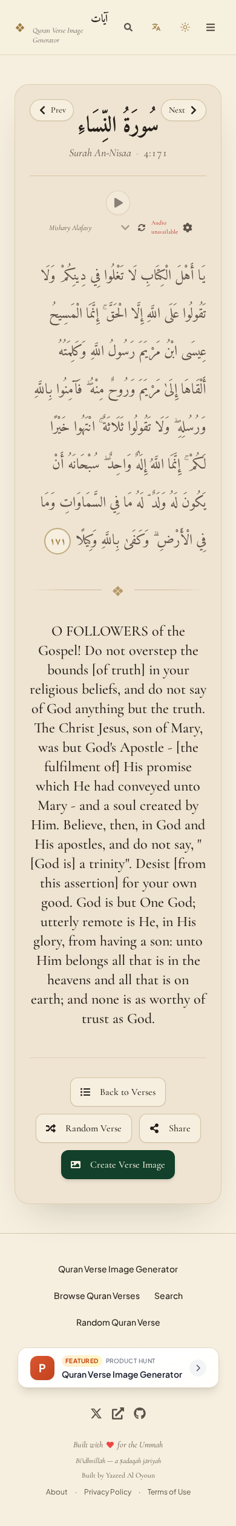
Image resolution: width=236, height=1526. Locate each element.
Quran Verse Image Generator (118, 1268)
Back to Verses (128, 1092)
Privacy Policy (107, 1491)
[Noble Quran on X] (96, 1413)
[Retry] (141, 227)
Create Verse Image (127, 1165)
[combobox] (90, 228)
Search (168, 1295)
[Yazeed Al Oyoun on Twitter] (118, 1413)
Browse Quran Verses (97, 1295)
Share (180, 1128)
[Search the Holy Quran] (128, 27)
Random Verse (93, 1128)
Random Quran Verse (118, 1322)
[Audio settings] (187, 227)
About (57, 1491)
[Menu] (210, 27)
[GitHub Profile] (140, 1413)
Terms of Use (169, 1491)
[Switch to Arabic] (156, 27)
